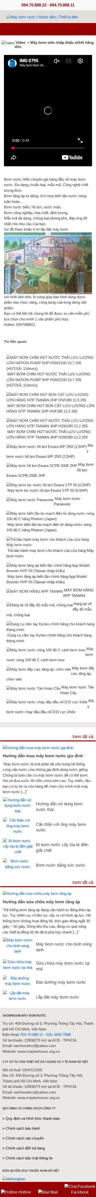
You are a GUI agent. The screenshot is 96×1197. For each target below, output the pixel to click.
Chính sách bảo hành (23, 1128)
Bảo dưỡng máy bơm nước (61, 982)
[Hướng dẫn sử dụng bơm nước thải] (17, 800)
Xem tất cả (82, 736)
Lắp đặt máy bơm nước (57, 997)
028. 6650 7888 (58, 1034)
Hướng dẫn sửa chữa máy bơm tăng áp (41, 902)
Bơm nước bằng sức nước (60, 865)
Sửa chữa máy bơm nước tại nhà (63, 966)
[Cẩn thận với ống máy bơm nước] (17, 820)
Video (20, 42)
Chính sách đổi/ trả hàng (25, 1148)
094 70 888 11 (31, 1034)
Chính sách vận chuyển (25, 1138)
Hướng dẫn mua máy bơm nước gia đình (43, 756)
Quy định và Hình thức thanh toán (33, 1118)
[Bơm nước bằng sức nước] (17, 861)
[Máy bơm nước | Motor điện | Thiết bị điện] (42, 17)
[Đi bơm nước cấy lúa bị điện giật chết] (17, 841)
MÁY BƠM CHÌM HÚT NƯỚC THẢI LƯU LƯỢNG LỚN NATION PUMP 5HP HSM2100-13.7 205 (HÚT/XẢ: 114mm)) (48, 379)
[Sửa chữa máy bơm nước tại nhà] (17, 962)
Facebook (80, 1192)
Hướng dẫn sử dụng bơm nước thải (59, 807)
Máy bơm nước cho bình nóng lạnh (64, 947)
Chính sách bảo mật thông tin (29, 1158)
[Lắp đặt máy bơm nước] (17, 993)
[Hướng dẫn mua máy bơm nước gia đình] (38, 748)
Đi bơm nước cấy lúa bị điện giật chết (62, 847)
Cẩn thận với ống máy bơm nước (61, 827)
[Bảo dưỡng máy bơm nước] (17, 978)
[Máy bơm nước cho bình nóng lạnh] (17, 940)
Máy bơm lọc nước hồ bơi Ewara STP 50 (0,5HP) (47, 490)
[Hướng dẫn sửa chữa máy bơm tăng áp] (37, 893)
